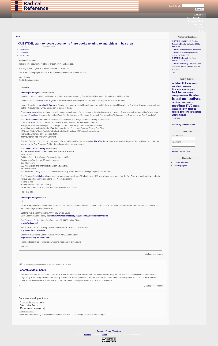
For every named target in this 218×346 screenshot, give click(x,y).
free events (188, 92)
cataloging (186, 86)
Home (17, 36)
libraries (193, 95)
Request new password (181, 151)
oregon (196, 105)
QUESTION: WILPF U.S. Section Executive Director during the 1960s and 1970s (186, 44)
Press (108, 331)
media (175, 102)
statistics (196, 111)
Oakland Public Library (35, 148)
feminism (177, 92)
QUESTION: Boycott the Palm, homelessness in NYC (184, 59)
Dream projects (180, 165)
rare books (24, 55)
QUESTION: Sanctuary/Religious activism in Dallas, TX (185, 53)
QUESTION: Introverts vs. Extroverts (186, 49)
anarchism (24, 49)
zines (183, 114)
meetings (179, 105)
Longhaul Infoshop (47, 105)
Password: (177, 141)
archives (176, 86)
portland (176, 108)
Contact (100, 331)
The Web (98, 141)
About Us (198, 14)
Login (146, 254)
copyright (191, 89)
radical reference (181, 111)
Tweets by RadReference (183, 124)
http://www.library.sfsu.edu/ (33, 230)
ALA (184, 83)
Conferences (179, 89)
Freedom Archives (29, 112)
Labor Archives (32, 119)
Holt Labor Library (43, 176)
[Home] (75, 10)
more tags (176, 117)
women (176, 114)
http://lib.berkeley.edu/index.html (35, 237)
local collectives (186, 98)
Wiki (201, 27)
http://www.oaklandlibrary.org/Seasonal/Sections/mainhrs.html (80, 215)
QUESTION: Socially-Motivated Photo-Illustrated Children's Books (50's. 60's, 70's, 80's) (187, 66)
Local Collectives (195, 17)
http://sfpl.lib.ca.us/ (29, 223)
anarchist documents (33, 270)
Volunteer (198, 24)
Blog (201, 30)
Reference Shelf (195, 21)
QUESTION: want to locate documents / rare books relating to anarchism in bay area (75, 43)
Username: (177, 135)
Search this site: (175, 5)
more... (174, 72)
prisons (192, 108)
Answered (24, 52)
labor (185, 95)
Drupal (104, 334)
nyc (189, 105)
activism (176, 83)
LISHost (87, 334)
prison (183, 108)
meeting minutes (185, 102)
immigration (177, 95)
